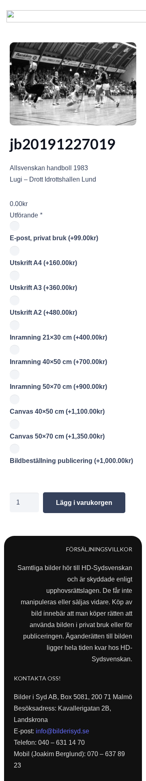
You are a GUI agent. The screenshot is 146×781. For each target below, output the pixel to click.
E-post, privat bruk (54, 238)
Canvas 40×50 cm (57, 411)
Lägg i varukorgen (84, 502)
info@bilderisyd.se (62, 731)
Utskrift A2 (43, 312)
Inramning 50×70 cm (58, 386)
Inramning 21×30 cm (58, 337)
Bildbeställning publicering (71, 460)
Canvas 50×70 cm (57, 436)
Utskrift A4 (43, 262)
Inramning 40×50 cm (58, 361)
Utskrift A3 (43, 287)
